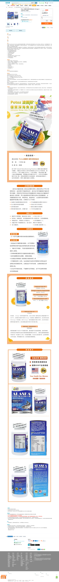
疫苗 (30, 555)
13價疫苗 (13, 556)
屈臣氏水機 (15, 4)
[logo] (7, 4)
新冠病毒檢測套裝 (10, 557)
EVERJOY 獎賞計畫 (46, 0)
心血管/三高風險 (9, 558)
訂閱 (38, 549)
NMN (21, 554)
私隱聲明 (30, 580)
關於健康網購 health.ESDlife (11, 580)
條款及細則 (26, 580)
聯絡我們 (20, 580)
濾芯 (17, 559)
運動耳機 (27, 569)
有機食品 (31, 557)
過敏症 (8, 560)
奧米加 (17, 536)
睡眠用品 (27, 558)
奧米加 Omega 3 (10, 536)
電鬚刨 (26, 564)
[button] (19, 24)
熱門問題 (31, 561)
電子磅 (13, 565)
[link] (10, 573)
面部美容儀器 (27, 563)
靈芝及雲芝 (22, 557)
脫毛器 (26, 565)
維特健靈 (30, 4)
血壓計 (13, 563)
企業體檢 (9, 566)
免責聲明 (33, 580)
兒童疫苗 (13, 554)
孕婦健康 (22, 565)
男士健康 (22, 564)
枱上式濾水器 (18, 555)
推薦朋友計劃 (51, 0)
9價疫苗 (13, 555)
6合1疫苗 (13, 558)
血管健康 (24, 536)
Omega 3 (22, 558)
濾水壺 (17, 557)
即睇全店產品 (26, 21)
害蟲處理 (27, 559)
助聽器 (13, 566)
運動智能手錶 (27, 568)
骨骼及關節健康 (22, 563)
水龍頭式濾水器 (18, 556)
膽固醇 (14, 536)
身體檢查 (31, 554)
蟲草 (21, 556)
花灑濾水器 (18, 558)
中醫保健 (9, 565)
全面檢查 (9, 554)
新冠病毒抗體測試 (10, 556)
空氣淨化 (27, 555)
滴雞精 (21, 555)
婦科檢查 (9, 555)
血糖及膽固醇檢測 (14, 564)
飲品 (26, 560)
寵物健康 (27, 556)
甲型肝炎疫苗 (13, 557)
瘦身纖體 (22, 562)
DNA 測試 (9, 563)
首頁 (8, 5)
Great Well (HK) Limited (27, 11)
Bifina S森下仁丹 (34, 4)
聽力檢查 (9, 564)
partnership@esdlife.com (37, 556)
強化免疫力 (22, 560)
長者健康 (27, 557)
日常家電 (27, 554)
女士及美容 (22, 561)
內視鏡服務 (9, 561)
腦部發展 (20, 536)
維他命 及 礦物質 (22, 559)
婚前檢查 (9, 559)
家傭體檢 (9, 562)
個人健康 (31, 556)
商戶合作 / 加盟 (16, 580)
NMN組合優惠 (19, 4)
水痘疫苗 (13, 559)
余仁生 (23, 4)
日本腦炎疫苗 (13, 560)
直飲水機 (18, 554)
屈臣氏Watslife (26, 4)
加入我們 (23, 580)
